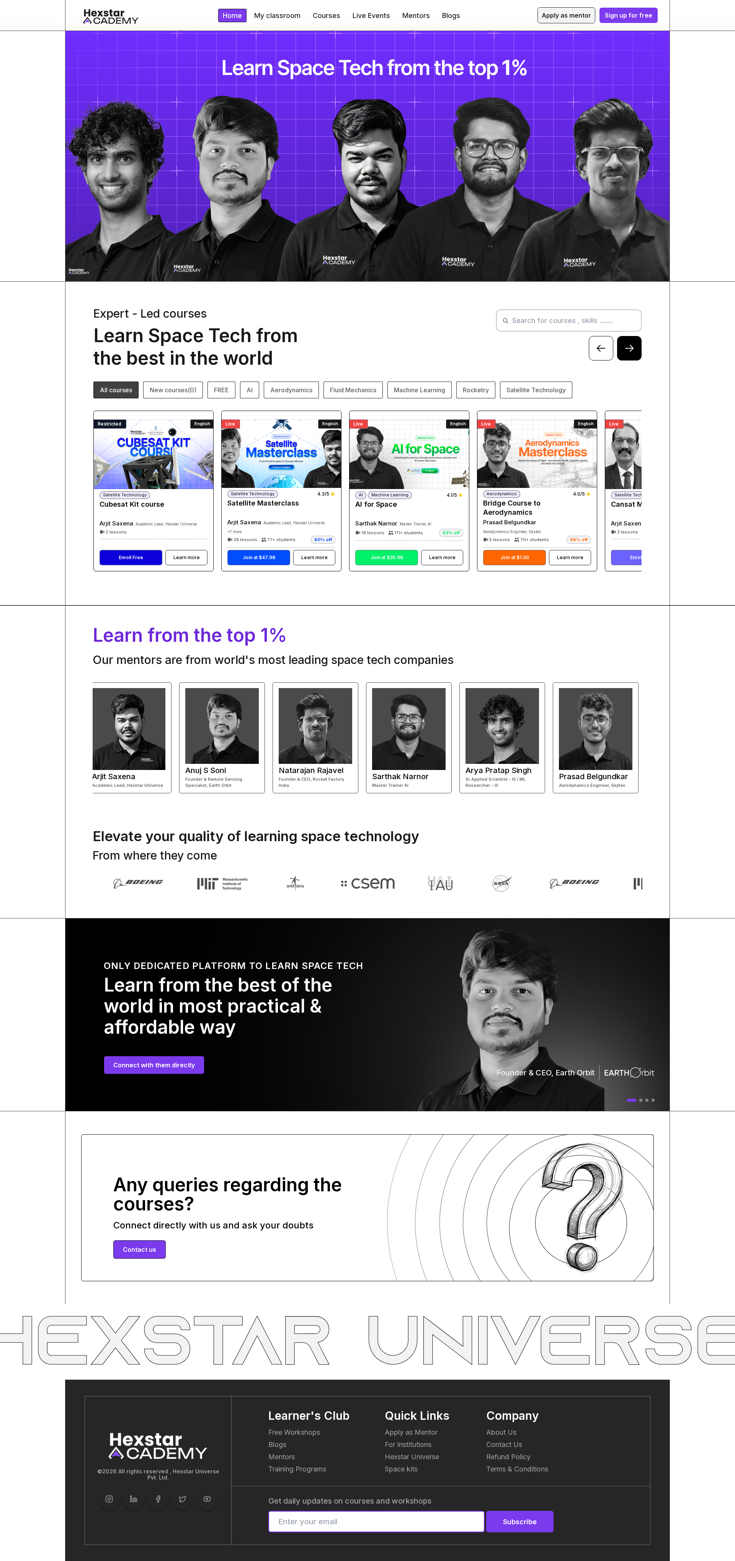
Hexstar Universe (412, 1457)
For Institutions (408, 1444)
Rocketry (476, 390)
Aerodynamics (291, 390)
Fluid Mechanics (353, 390)
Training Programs (297, 1469)
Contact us (139, 1249)
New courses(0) (173, 390)
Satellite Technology (536, 390)
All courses (116, 390)
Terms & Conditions (517, 1469)
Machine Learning (419, 390)
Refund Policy (508, 1457)
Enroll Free (131, 557)
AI (250, 390)
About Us (501, 1432)
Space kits (401, 1469)
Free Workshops (294, 1432)
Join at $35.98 (387, 557)
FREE (221, 390)
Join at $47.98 (259, 557)
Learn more (186, 557)
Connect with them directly (154, 1065)
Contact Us (504, 1444)
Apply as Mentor (411, 1432)
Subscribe (520, 1522)
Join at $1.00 (514, 557)
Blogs (277, 1444)
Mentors (281, 1457)
